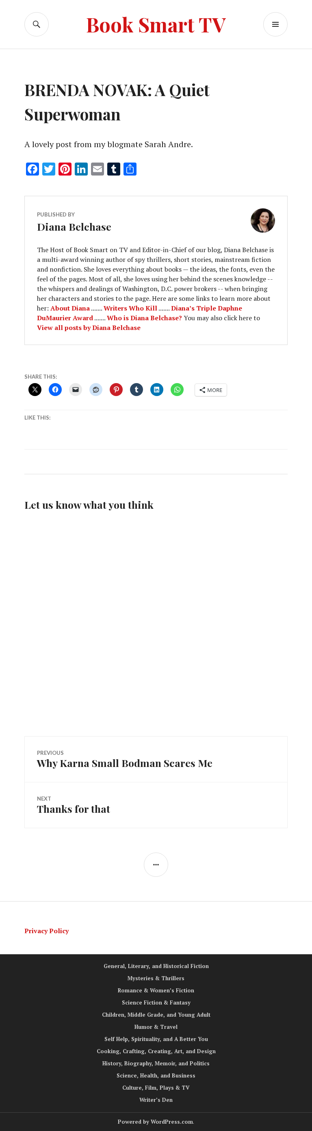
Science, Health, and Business (156, 1075)
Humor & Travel (156, 1026)
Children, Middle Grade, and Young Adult (156, 1014)
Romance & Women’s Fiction (156, 990)
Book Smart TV (156, 24)
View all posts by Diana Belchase (89, 327)
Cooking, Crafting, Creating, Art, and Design (156, 1051)
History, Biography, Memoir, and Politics (156, 1063)
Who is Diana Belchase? (144, 317)
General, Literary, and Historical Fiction (156, 966)
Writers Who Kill (130, 308)
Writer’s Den (156, 1099)
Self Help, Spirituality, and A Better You (156, 1039)
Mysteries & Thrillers (156, 978)
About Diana (70, 308)
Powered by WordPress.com (155, 1121)
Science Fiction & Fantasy (156, 1002)
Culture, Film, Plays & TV (156, 1087)
